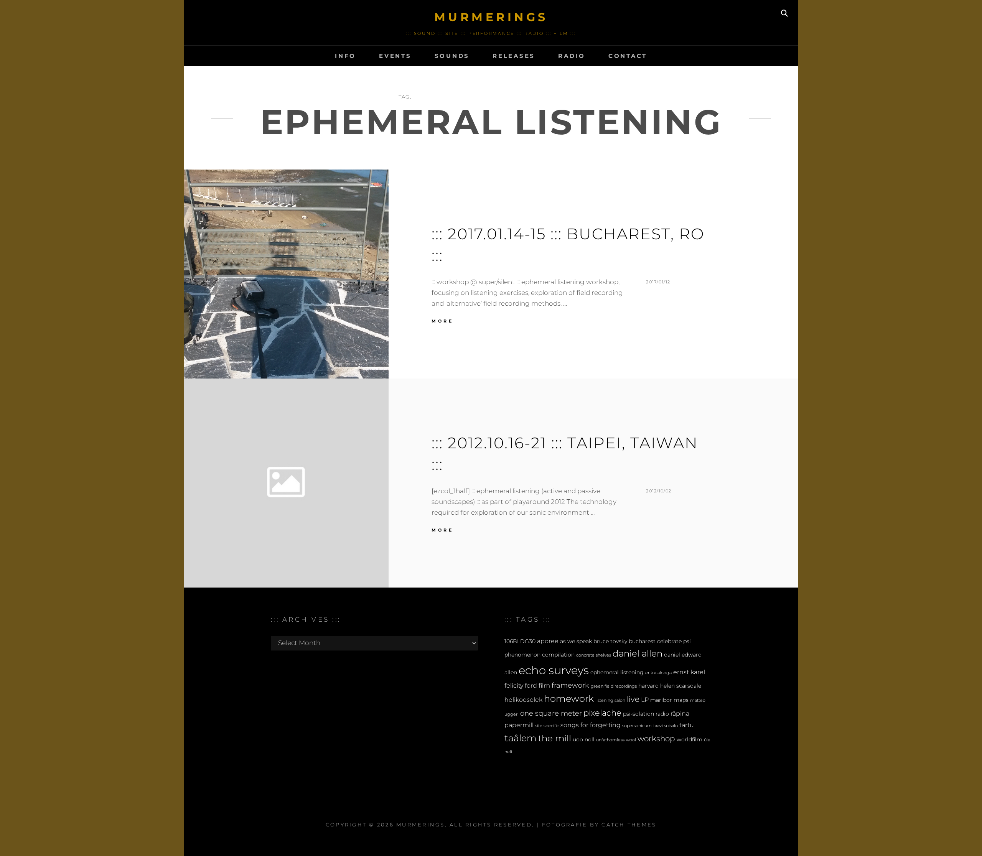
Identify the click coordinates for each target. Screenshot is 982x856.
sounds (452, 55)
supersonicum (637, 725)
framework (570, 685)
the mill (554, 738)
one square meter (551, 713)
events (395, 55)
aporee (548, 641)
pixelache (602, 713)
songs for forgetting (590, 725)
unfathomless (610, 739)
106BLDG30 (519, 641)
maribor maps (669, 699)
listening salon (610, 700)
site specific (547, 725)
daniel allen (637, 653)
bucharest (642, 641)
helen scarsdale (680, 685)
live (633, 699)
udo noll (584, 739)
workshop (656, 738)
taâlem (520, 738)
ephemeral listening (617, 672)
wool (631, 739)
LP (645, 699)
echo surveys (554, 670)
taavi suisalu (665, 725)
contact (627, 55)
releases (514, 55)
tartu (686, 725)
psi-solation (638, 713)
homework (569, 698)
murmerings (491, 17)
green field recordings (614, 686)
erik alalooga (658, 672)
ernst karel (689, 672)
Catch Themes (628, 824)
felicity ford (520, 685)
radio (571, 55)
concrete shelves (593, 655)
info (345, 55)
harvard (648, 685)
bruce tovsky (610, 641)
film (544, 685)
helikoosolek (523, 699)
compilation (558, 654)
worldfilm (689, 739)
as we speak (576, 641)
